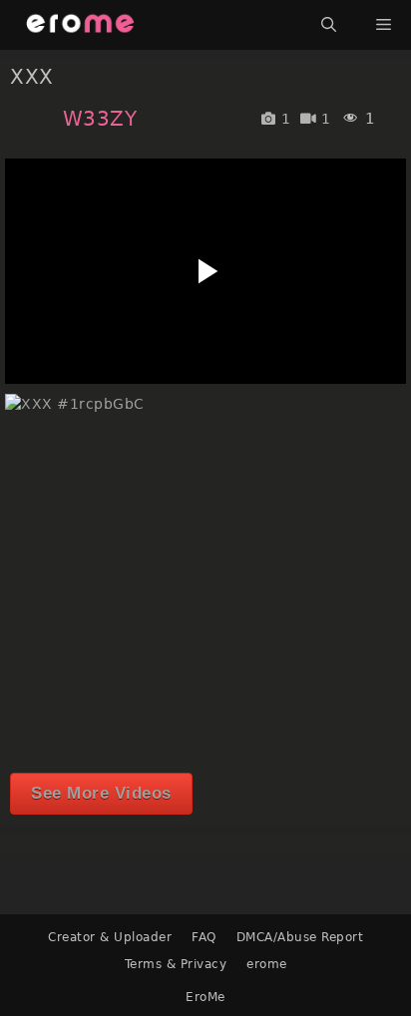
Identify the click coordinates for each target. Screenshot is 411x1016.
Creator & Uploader (110, 937)
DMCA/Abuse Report (300, 937)
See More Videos (101, 793)
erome (266, 964)
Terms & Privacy (176, 964)
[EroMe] (80, 25)
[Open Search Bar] (328, 25)
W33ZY (100, 119)
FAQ (204, 937)
